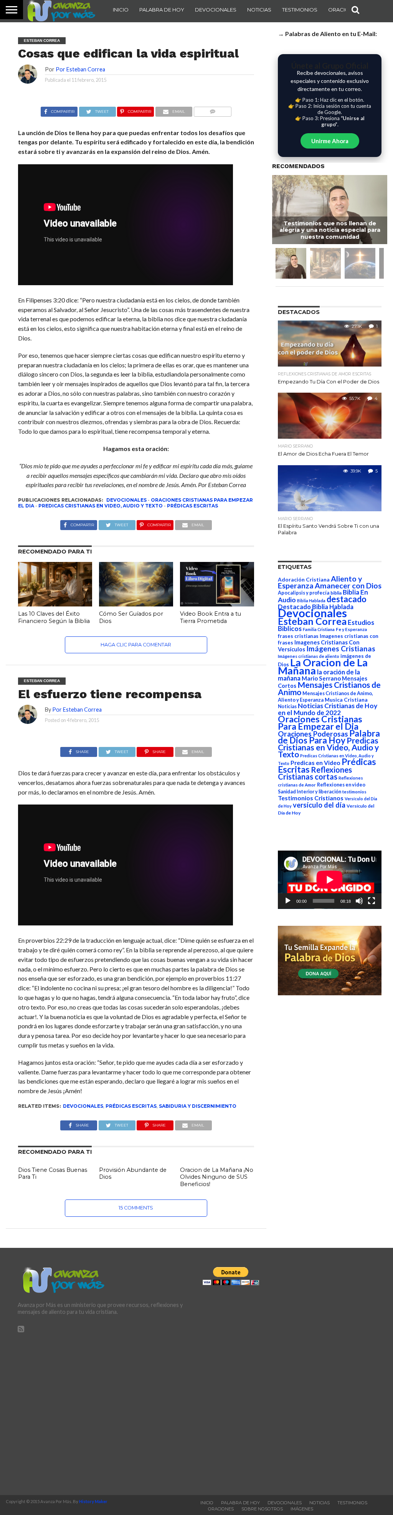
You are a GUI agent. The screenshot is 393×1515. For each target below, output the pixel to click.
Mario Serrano (321, 678)
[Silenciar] (359, 901)
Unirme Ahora (329, 140)
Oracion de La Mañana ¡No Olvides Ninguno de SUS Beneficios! (216, 1177)
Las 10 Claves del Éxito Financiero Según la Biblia (54, 617)
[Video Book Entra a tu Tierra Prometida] (217, 604)
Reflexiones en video (341, 785)
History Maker (93, 1501)
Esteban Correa (312, 621)
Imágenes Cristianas (340, 648)
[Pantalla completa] (371, 901)
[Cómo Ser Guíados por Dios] (136, 604)
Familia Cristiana (319, 629)
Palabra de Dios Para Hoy (329, 736)
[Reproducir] (288, 901)
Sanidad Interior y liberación (309, 792)
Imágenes (302, 1509)
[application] (329, 880)
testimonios (354, 791)
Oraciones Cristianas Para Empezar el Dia (320, 723)
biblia (336, 593)
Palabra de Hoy (161, 10)
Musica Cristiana (346, 700)
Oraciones (344, 10)
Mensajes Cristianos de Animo (329, 688)
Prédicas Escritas (192, 506)
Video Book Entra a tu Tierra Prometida (210, 617)
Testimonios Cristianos (310, 797)
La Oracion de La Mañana (323, 666)
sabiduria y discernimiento (197, 1106)
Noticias (259, 10)
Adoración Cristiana (304, 580)
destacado (347, 599)
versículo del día (319, 805)
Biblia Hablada (311, 600)
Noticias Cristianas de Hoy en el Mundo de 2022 (327, 709)
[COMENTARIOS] (212, 109)
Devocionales (215, 10)
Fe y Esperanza (351, 629)
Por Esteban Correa (80, 69)
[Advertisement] (104, 1410)
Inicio (121, 10)
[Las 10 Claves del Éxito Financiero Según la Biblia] (55, 604)
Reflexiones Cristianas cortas (315, 773)
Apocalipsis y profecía (303, 593)
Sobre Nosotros (262, 1509)
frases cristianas (298, 636)
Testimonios (299, 10)
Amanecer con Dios (348, 585)
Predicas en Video (315, 762)
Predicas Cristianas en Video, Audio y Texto (100, 506)
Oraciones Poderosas (313, 733)
